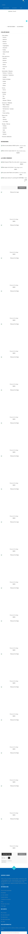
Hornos (3, 87)
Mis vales (3, 921)
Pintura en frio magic (14, 219)
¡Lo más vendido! (6, 158)
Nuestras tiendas (4, 897)
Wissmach (5, 47)
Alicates (4, 81)
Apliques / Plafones (7, 100)
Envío (2, 901)
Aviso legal (3, 906)
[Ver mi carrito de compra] (25, 21)
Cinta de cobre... (23, 145)
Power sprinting (6, 113)
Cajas (4, 130)
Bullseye (4, 41)
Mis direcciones (4, 917)
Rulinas (4, 85)
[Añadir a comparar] (24, 196)
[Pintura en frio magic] (14, 205)
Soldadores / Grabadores (8, 75)
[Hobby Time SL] (14, 15)
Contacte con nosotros (6, 899)
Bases (4, 98)
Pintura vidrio (4, 115)
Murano (4, 64)
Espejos (4, 132)
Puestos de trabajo (6, 79)
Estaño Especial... (23, 162)
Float (4, 68)
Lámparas (4, 92)
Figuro (4, 117)
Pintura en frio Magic (14, 252)
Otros (4, 54)
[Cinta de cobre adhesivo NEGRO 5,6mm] (10, 145)
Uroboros (5, 43)
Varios (4, 110)
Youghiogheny (6, 45)
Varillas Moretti (6, 51)
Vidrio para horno (5, 56)
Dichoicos (5, 66)
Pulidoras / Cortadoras (7, 73)
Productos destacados (7, 136)
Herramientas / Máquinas (7, 71)
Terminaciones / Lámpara (8, 108)
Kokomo (4, 37)
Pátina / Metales (6, 104)
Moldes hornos (6, 106)
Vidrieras (4, 125)
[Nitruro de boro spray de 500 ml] (8, 151)
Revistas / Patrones (6, 124)
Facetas (4, 49)
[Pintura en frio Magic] (14, 237)
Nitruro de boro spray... (21, 150)
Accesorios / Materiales (7, 102)
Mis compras (3, 912)
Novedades (4, 141)
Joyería (4, 83)
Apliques (4, 134)
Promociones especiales (6, 890)
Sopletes (4, 77)
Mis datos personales (5, 919)
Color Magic (5, 121)
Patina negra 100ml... (18, 167)
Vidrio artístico (5, 35)
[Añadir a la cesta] (24, 199)
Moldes (4, 94)
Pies (3, 96)
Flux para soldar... (23, 172)
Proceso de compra (5, 903)
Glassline (5, 119)
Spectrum (5, 39)
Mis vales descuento (5, 914)
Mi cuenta (4, 909)
